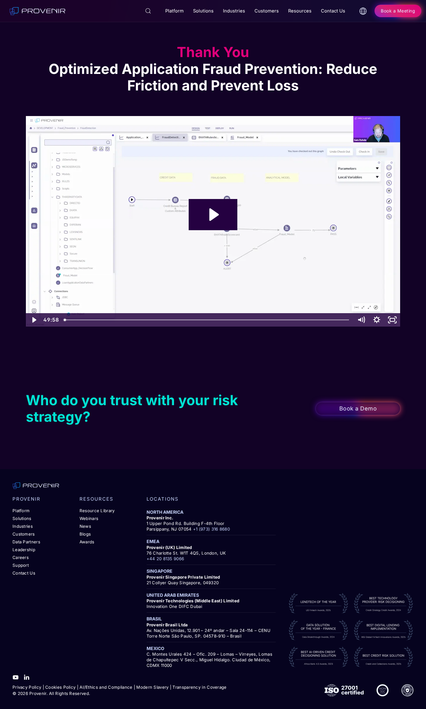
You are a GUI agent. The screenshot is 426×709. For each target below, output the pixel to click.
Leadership (23, 549)
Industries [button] (234, 11)
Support (20, 565)
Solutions (21, 518)
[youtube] (15, 676)
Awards (87, 541)
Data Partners (26, 541)
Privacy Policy (26, 687)
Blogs (85, 534)
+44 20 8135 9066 (165, 558)
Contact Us (333, 11)
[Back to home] (37, 11)
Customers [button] (266, 11)
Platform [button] (174, 11)
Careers (20, 557)
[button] (148, 11)
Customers (23, 534)
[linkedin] (26, 676)
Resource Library (97, 510)
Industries (22, 526)
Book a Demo (358, 408)
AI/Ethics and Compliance (106, 687)
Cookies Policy (60, 687)
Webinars (89, 518)
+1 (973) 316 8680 (211, 529)
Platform (21, 510)
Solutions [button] (203, 11)
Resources (300, 11)
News (85, 526)
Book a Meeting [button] (398, 10)
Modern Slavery (152, 687)
